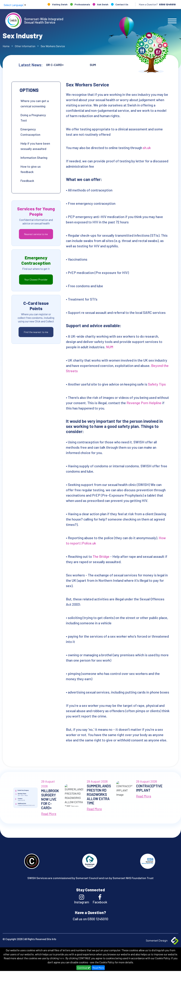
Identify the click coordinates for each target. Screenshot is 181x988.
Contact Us (121, 4)
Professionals (82, 4)
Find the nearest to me (36, 332)
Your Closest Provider (36, 279)
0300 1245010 (167, 4)
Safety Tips (157, 384)
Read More (98, 967)
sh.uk (147, 147)
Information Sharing (34, 157)
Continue (82, 967)
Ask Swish (102, 4)
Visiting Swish (60, 4)
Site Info (51, 939)
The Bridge (101, 556)
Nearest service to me (36, 234)
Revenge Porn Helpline (144, 403)
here (61, 958)
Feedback (27, 181)
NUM (109, 347)
